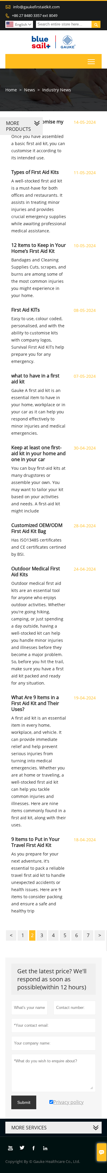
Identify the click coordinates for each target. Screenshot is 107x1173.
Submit (23, 1102)
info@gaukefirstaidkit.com (36, 6)
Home (11, 90)
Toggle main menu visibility (91, 61)
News (29, 90)
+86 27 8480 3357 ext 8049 (34, 15)
